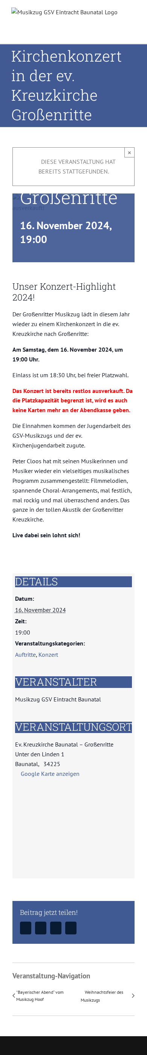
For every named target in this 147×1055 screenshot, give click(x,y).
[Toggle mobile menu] (133, 21)
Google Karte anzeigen (50, 773)
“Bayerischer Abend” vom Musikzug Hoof (40, 995)
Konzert (48, 654)
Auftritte (25, 654)
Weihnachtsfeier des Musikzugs (102, 996)
